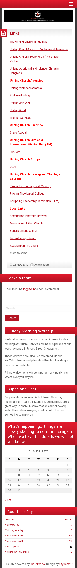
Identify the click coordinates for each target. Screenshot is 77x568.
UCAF (13, 167)
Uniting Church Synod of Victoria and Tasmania (39, 49)
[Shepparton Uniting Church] (38, 15)
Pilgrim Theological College (27, 193)
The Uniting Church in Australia (28, 41)
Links (15, 33)
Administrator (42, 264)
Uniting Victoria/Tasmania (26, 88)
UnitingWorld (18, 110)
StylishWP (66, 564)
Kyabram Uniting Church (24, 245)
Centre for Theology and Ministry (30, 186)
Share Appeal (18, 132)
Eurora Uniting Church (23, 238)
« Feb (8, 500)
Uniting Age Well (20, 103)
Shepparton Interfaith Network (28, 216)
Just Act (15, 152)
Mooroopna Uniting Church (26, 223)
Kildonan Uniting (20, 95)
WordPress (37, 564)
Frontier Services (20, 117)
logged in (29, 289)
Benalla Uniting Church (23, 230)
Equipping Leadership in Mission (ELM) (34, 201)
